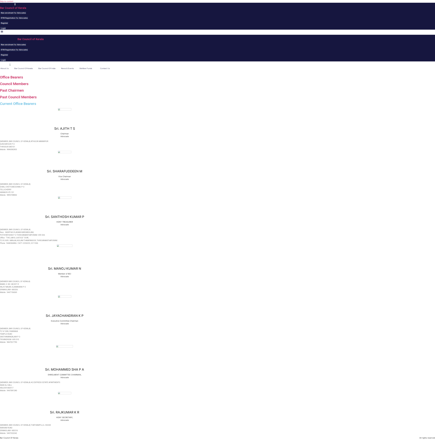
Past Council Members (18, 97)
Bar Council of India (46, 68)
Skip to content (6, 1)
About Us (4, 68)
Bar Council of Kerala (13, 8)
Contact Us (105, 68)
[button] (2, 31)
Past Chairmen (12, 90)
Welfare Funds (85, 68)
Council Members (14, 84)
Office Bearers (11, 77)
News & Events (67, 68)
